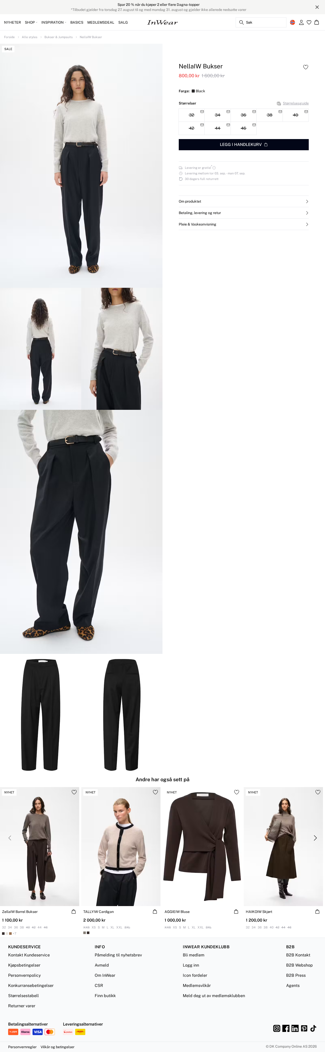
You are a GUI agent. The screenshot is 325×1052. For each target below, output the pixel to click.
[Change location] (292, 22)
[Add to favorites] (306, 67)
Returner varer (21, 1005)
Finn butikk (105, 995)
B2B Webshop (299, 965)
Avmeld (102, 965)
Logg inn (191, 965)
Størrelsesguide (296, 103)
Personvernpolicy (24, 975)
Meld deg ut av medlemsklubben (214, 995)
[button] (244, 201)
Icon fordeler (195, 975)
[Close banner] (317, 7)
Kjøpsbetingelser (24, 965)
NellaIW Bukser (91, 37)
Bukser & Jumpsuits (58, 37)
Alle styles (29, 37)
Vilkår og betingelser (57, 1047)
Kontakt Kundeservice (29, 955)
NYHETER (12, 22)
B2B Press (296, 975)
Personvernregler (22, 1047)
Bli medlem (193, 955)
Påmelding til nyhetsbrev (118, 955)
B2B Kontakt (298, 955)
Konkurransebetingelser (31, 985)
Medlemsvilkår (197, 985)
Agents (293, 985)
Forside (9, 37)
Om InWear (105, 975)
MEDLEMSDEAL (100, 22)
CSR (99, 985)
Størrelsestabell (23, 995)
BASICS (76, 22)
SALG (123, 22)
